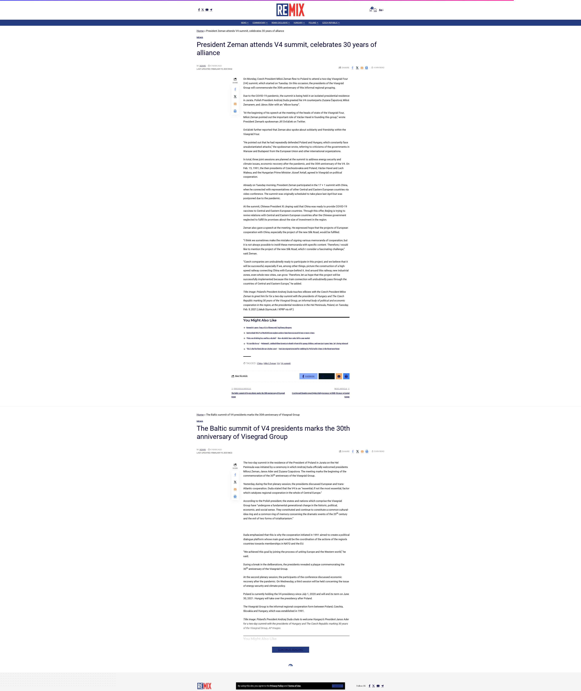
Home (200, 30)
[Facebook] (199, 9)
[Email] (362, 67)
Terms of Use (294, 686)
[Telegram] (211, 9)
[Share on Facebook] (352, 67)
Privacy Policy (277, 686)
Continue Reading (290, 649)
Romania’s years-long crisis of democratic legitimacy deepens (269, 328)
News (200, 37)
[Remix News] (290, 9)
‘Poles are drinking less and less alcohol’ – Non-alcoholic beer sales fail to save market (278, 338)
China (260, 363)
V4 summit (286, 363)
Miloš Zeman (270, 363)
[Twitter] (203, 9)
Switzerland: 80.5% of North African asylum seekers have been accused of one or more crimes (280, 333)
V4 (278, 363)
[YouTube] (207, 9)
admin (203, 66)
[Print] (366, 67)
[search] (375, 9)
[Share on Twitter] (357, 67)
